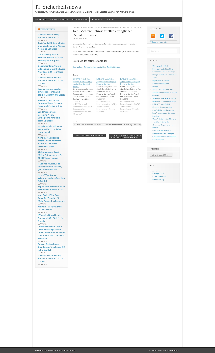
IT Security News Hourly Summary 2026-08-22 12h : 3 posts (51, 218)
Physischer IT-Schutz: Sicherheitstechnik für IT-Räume (162, 83)
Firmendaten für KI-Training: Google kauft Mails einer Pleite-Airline (164, 75)
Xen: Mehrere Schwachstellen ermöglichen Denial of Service (96, 67)
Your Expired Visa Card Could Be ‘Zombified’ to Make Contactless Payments (51, 198)
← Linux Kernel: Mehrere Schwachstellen (89, 135)
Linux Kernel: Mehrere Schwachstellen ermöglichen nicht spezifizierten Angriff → (126, 136)
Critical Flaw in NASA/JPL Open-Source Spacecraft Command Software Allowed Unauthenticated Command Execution (51, 233)
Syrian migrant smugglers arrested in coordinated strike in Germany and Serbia (51, 92)
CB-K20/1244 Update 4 (161, 131)
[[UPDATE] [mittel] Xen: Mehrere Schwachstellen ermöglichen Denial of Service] (84, 96)
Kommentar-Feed (159, 177)
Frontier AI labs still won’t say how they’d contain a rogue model (50, 129)
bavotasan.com (174, 350)
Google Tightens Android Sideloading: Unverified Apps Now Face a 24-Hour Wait (51, 69)
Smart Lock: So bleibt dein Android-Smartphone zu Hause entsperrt (164, 92)
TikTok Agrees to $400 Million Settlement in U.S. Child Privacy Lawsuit (50, 155)
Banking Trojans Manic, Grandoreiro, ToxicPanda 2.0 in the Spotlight (51, 247)
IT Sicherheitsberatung (80, 19)
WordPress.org (158, 180)
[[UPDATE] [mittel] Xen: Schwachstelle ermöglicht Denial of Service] (108, 95)
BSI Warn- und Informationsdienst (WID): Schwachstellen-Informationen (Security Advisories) (107, 27)
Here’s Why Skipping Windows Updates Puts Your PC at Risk (51, 178)
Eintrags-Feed (158, 174)
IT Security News (47, 29)
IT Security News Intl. (158, 42)
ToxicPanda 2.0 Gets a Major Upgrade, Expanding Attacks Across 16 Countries (51, 46)
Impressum (110, 19)
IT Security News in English (59, 19)
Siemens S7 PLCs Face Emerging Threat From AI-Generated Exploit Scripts (50, 103)
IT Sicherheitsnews (58, 6)
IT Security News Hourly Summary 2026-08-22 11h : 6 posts (51, 259)
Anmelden (156, 171)
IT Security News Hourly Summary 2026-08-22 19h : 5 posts (51, 80)
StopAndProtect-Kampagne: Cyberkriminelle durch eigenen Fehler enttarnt (164, 137)
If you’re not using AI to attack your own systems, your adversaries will (50, 167)
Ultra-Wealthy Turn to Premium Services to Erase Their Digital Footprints (50, 57)
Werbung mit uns (97, 19)
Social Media (39, 19)
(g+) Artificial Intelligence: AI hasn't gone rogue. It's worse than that (163, 113)
